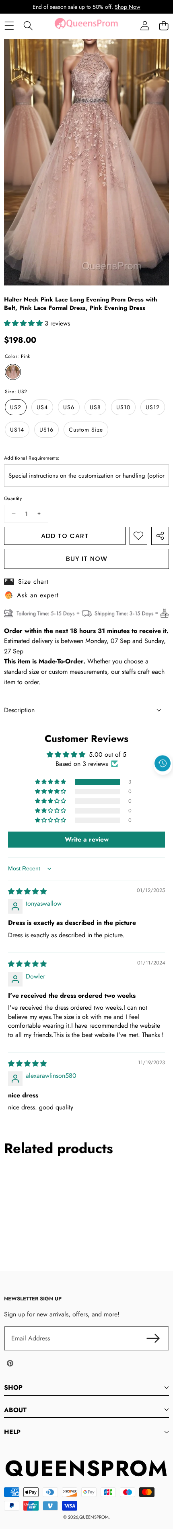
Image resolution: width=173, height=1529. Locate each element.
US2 (15, 407)
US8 (95, 407)
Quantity (13, 498)
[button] (163, 26)
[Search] (28, 26)
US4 (42, 407)
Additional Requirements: (32, 458)
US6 (68, 407)
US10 (123, 407)
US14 (17, 430)
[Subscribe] (153, 1338)
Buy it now (86, 558)
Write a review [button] (87, 839)
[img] (27, 891)
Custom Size (86, 430)
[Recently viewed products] (162, 763)
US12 (153, 407)
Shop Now (127, 7)
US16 (46, 430)
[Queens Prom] (86, 26)
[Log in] (145, 26)
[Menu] (9, 26)
